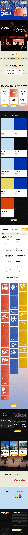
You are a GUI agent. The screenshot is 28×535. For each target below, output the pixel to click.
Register (13, 405)
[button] (14, 43)
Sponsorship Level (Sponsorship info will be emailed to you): (19, 523)
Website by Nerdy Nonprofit (15, 533)
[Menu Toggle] (19, 2)
